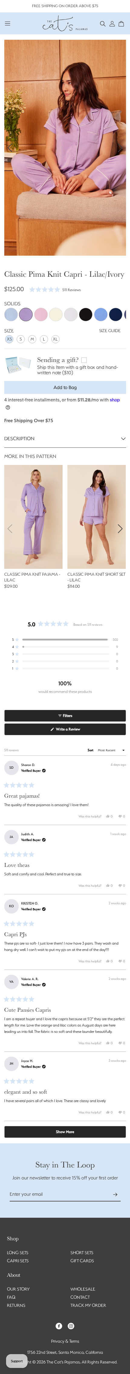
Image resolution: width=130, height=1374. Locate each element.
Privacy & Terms (65, 1341)
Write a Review (74, 731)
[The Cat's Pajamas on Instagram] (71, 1326)
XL (55, 339)
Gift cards (82, 1260)
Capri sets (18, 1260)
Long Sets (17, 1252)
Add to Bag (65, 387)
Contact (80, 1297)
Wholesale (82, 1289)
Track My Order (88, 1305)
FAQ (11, 1297)
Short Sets (81, 1252)
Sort (91, 750)
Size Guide (110, 330)
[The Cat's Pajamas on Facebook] (59, 1326)
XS (9, 339)
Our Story (18, 1289)
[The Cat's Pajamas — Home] (65, 22)
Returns (16, 1305)
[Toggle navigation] (7, 23)
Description (19, 438)
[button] (103, 23)
